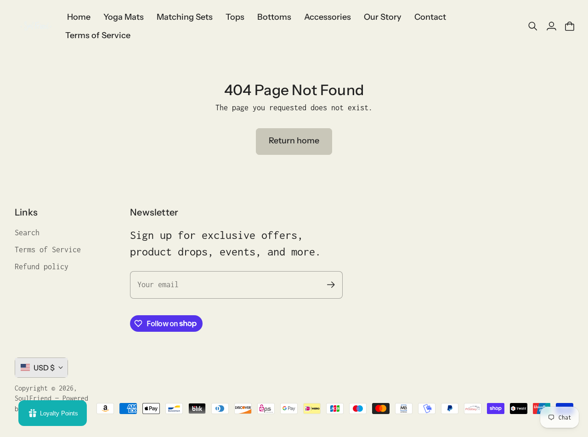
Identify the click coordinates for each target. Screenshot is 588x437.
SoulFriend (33, 398)
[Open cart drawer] (569, 26)
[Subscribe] (331, 284)
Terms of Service (48, 249)
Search (27, 232)
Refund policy (41, 266)
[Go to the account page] (551, 26)
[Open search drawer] (533, 26)
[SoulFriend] (35, 26)
